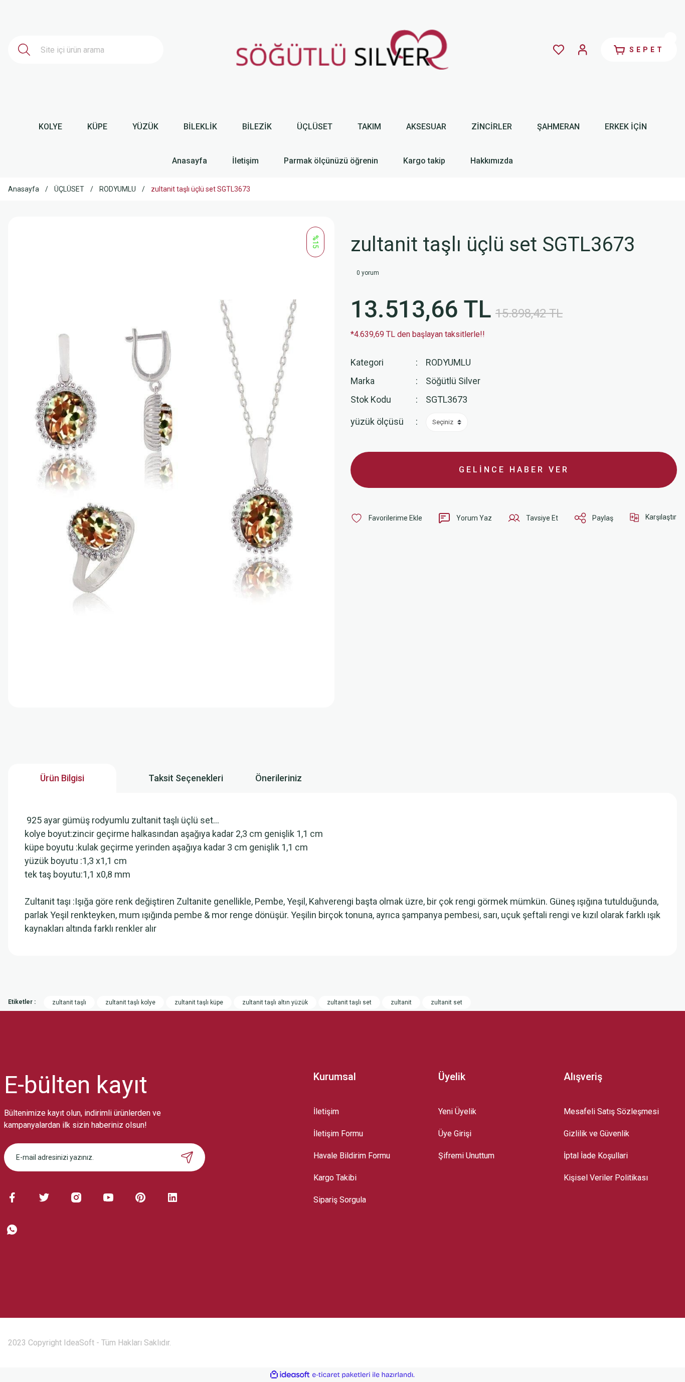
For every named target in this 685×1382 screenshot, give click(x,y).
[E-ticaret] (341, 1374)
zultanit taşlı (69, 1002)
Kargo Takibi (335, 1177)
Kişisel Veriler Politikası (606, 1177)
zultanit (401, 1002)
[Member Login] (583, 50)
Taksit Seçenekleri (185, 778)
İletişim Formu (338, 1133)
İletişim (326, 1111)
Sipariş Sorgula (339, 1199)
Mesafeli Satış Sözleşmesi (611, 1111)
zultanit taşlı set (349, 1002)
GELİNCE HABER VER (514, 469)
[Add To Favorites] (386, 518)
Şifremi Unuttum (466, 1155)
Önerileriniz (278, 778)
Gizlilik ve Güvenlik (596, 1133)
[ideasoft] (290, 1374)
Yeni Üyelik (457, 1111)
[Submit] (187, 1157)
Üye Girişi (454, 1133)
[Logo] (342, 50)
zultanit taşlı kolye (130, 1002)
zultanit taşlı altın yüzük (275, 1002)
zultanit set (446, 1002)
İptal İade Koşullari (596, 1155)
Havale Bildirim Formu (351, 1155)
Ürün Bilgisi (62, 778)
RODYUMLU (448, 362)
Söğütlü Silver (453, 381)
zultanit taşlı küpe (199, 1002)
